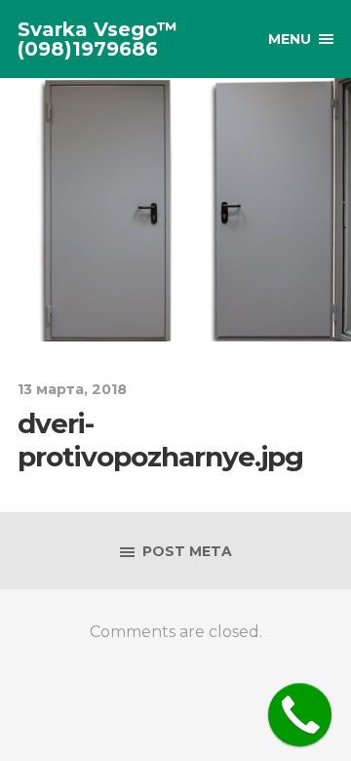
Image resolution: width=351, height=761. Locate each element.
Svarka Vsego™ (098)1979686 (97, 39)
